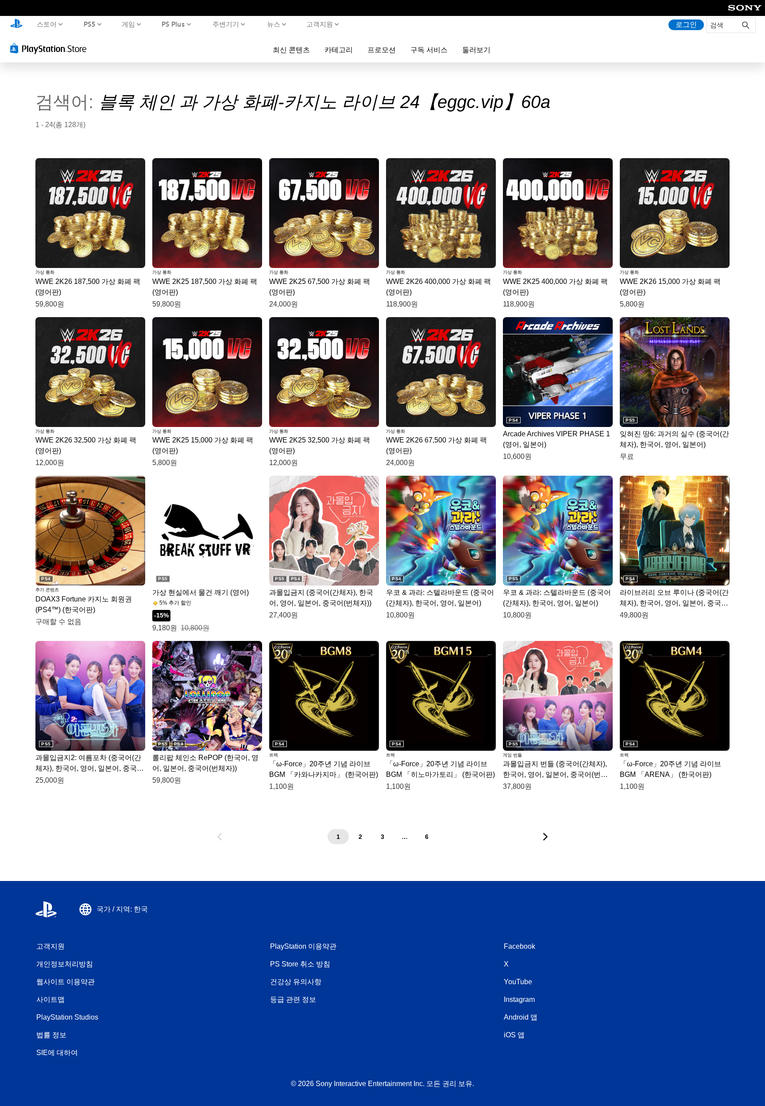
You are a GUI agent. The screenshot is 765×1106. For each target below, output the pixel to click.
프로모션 (381, 49)
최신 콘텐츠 (291, 49)
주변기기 (225, 24)
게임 (128, 24)
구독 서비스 (429, 49)
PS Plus (173, 24)
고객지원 (319, 24)
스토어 (47, 24)
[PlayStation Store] (50, 48)
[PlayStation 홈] (16, 24)
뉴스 (273, 24)
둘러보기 (476, 49)
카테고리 (339, 49)
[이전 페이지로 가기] (219, 837)
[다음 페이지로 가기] (545, 837)
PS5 (90, 24)
